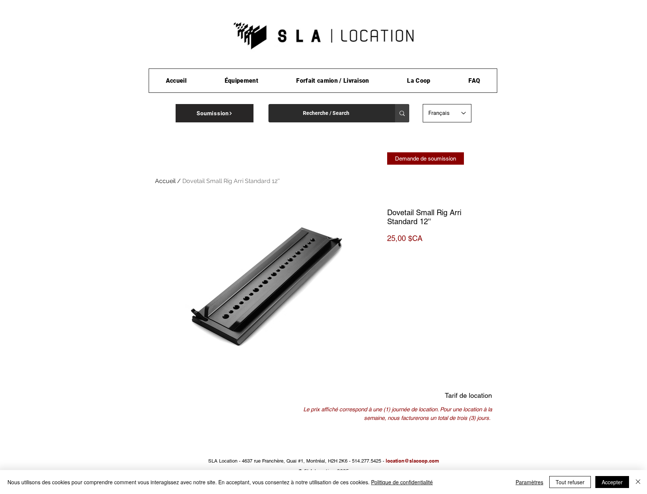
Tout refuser (570, 482)
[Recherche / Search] (402, 113)
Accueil (165, 181)
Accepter (612, 482)
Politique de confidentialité (402, 482)
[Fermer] (638, 482)
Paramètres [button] (529, 482)
